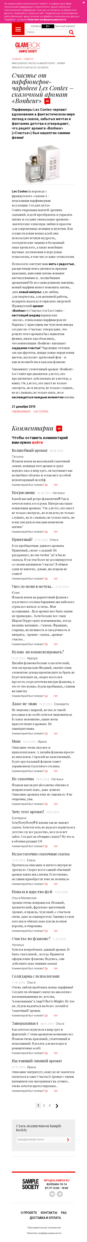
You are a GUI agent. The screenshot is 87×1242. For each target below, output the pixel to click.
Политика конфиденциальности (44, 1233)
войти (37, 442)
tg (60, 1194)
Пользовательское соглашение (44, 1227)
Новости (28, 59)
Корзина (36, 26)
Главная (17, 59)
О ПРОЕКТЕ (29, 1212)
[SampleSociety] (28, 47)
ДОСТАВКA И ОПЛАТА (45, 1218)
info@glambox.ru (56, 1180)
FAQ (64, 1212)
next (55, 1106)
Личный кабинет (65, 26)
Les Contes (41, 411)
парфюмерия (21, 411)
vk (52, 1194)
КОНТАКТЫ (49, 1212)
